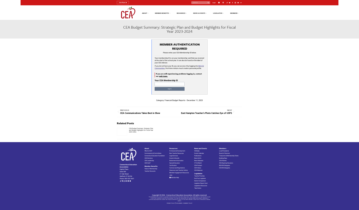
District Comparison (200, 181)
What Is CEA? (148, 151)
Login (214, 2)
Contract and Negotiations (177, 168)
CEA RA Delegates (224, 168)
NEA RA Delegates (224, 165)
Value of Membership (151, 168)
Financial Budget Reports (175, 100)
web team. (163, 76)
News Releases (198, 160)
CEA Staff (148, 163)
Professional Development (177, 151)
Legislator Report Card (200, 183)
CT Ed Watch (198, 163)
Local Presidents (224, 151)
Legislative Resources (200, 185)
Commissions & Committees (153, 153)
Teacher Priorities (199, 176)
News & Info (197, 158)
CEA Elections (149, 158)
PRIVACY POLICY (171, 203)
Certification (173, 165)
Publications (197, 155)
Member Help (175, 177)
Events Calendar (199, 153)
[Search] (208, 2)
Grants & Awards (174, 158)
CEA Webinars (198, 170)
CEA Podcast (198, 165)
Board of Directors (224, 153)
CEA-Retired (222, 160)
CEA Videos (197, 168)
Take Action (197, 188)
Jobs (170, 175)
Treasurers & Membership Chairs (228, 155)
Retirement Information (176, 160)
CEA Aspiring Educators (226, 163)
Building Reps (223, 158)
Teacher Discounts (150, 171)
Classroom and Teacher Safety (178, 170)
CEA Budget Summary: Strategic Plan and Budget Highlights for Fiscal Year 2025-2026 (141, 130)
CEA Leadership (149, 160)
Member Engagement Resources (179, 172)
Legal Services (173, 155)
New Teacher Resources (176, 153)
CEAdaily (197, 151)
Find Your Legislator (200, 178)
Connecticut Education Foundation (155, 155)
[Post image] (122, 131)
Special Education (174, 163)
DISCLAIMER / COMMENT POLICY (184, 203)
